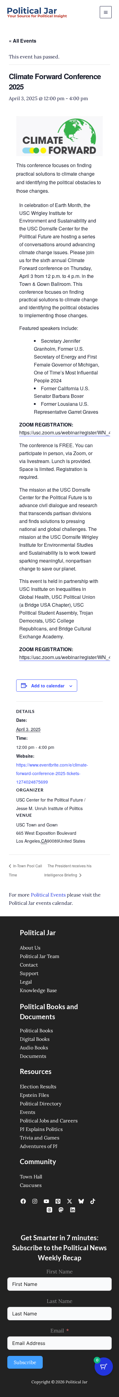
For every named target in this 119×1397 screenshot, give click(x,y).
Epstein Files (34, 1095)
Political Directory (40, 1103)
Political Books (36, 1030)
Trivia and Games (39, 1138)
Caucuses (30, 1185)
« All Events (22, 40)
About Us (30, 948)
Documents (33, 1056)
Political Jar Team (39, 956)
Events (27, 1112)
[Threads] (49, 1210)
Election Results (38, 1086)
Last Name (59, 1301)
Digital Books (34, 1039)
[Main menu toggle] (106, 12)
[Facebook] (23, 1201)
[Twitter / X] (69, 1201)
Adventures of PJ (38, 1146)
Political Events (48, 895)
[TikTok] (93, 1201)
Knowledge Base (38, 990)
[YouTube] (46, 1201)
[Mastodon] (61, 1210)
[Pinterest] (58, 1201)
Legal (26, 982)
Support (29, 973)
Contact (29, 965)
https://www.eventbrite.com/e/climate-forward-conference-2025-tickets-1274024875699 (52, 773)
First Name (59, 1271)
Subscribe (25, 1362)
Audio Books (34, 1047)
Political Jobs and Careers (49, 1121)
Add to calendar (47, 686)
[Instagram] (35, 1201)
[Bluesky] (81, 1201)
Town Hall (31, 1177)
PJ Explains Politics (41, 1129)
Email (57, 1330)
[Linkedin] (72, 1210)
